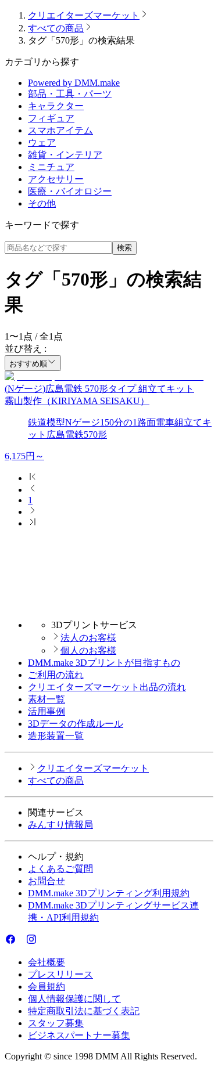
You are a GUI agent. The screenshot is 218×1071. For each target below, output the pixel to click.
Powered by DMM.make (74, 83)
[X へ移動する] (21, 942)
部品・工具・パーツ (70, 94)
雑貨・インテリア (65, 155)
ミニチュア (51, 167)
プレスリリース (60, 974)
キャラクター (56, 106)
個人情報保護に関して (74, 999)
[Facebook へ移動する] (10, 942)
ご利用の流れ (56, 675)
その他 (42, 203)
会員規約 (46, 986)
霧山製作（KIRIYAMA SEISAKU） (77, 401)
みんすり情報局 (60, 825)
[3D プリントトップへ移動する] (109, 605)
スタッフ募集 (56, 1023)
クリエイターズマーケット (84, 15)
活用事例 (46, 711)
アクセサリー (56, 179)
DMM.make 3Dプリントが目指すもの (104, 663)
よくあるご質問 (60, 869)
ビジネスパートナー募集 (79, 1035)
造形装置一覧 (56, 736)
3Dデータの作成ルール (75, 724)
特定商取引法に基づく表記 (84, 1011)
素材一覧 (46, 699)
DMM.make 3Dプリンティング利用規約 (109, 893)
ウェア (42, 142)
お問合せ (46, 881)
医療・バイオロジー (70, 191)
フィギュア (51, 118)
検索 (124, 247)
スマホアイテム (60, 130)
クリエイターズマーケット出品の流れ (107, 687)
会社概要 (46, 962)
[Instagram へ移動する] (31, 942)
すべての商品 (56, 28)
